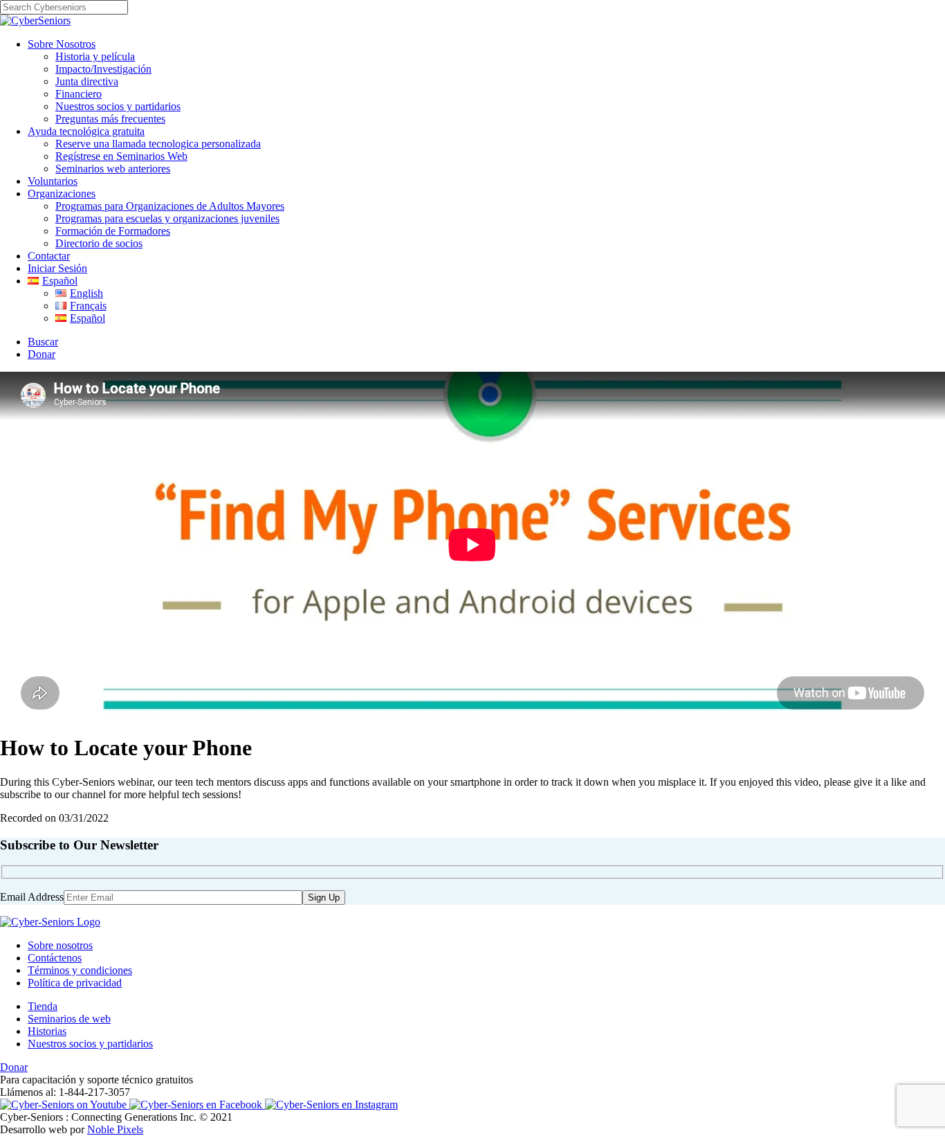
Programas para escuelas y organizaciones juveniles (167, 218)
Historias (47, 1031)
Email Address (32, 897)
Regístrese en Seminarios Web (121, 156)
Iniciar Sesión (57, 268)
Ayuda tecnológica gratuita (86, 131)
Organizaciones (61, 193)
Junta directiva (86, 81)
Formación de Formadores (112, 231)
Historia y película (95, 56)
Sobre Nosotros (61, 44)
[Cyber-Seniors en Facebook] (197, 1104)
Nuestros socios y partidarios (118, 106)
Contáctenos (55, 958)
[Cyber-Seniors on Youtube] (64, 1104)
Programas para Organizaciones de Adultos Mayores (169, 206)
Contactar (49, 256)
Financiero (78, 94)
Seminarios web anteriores (112, 168)
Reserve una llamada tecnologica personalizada (158, 144)
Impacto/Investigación (103, 69)
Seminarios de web (69, 1019)
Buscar (43, 342)
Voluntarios (52, 181)
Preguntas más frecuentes (110, 119)
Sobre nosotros (60, 945)
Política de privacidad (75, 983)
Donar (41, 354)
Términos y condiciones (80, 970)
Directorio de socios (99, 243)
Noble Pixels (115, 1129)
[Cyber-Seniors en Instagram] (331, 1104)
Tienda (42, 1006)
